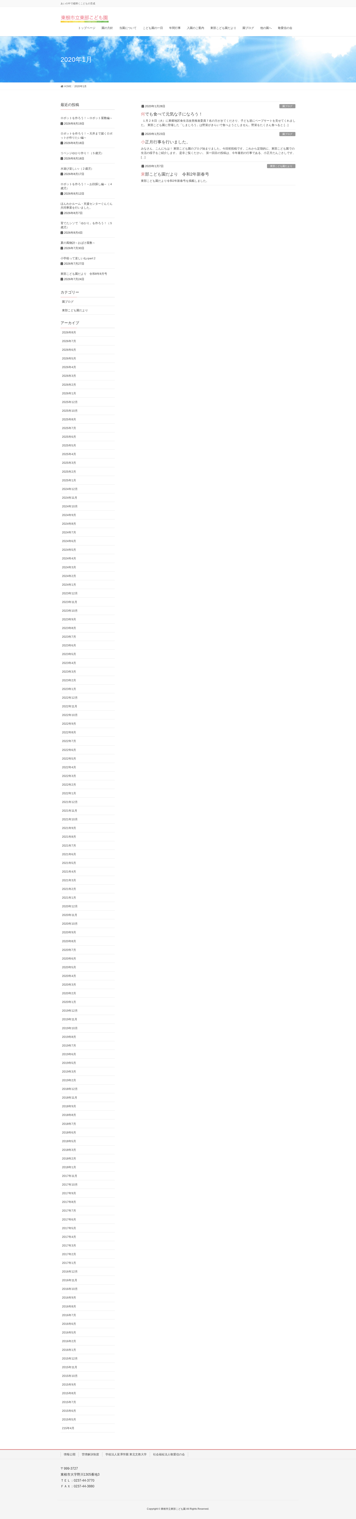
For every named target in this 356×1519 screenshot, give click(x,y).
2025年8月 (69, 419)
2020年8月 (69, 941)
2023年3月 (69, 671)
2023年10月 (70, 610)
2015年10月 (70, 1375)
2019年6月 (69, 1054)
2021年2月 (69, 889)
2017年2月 (69, 1254)
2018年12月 (70, 1089)
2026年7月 (69, 341)
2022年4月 (69, 767)
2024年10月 (70, 506)
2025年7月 (69, 428)
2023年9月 (69, 619)
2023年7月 (69, 636)
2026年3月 (69, 375)
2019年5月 (69, 1063)
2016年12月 (70, 1271)
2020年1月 (69, 1002)
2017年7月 (69, 1210)
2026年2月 (69, 384)
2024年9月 (69, 515)
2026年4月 (69, 367)
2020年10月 (70, 923)
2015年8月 (69, 1393)
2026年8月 (69, 332)
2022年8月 (69, 732)
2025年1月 (69, 480)
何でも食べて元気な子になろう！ (172, 114)
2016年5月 (69, 1332)
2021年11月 (69, 810)
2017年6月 (69, 1219)
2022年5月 (69, 758)
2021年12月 (70, 802)
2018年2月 (69, 1158)
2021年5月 (69, 863)
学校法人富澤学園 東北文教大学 (126, 1454)
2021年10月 (70, 819)
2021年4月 (69, 871)
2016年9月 (69, 1297)
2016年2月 (69, 1341)
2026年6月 (69, 349)
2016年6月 (69, 1323)
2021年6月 (69, 854)
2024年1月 (69, 584)
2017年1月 (69, 1262)
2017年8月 (69, 1202)
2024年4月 (69, 558)
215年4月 (68, 1428)
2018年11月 (69, 1097)
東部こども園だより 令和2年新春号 (175, 174)
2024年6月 (69, 541)
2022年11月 (69, 706)
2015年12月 (70, 1358)
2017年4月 (69, 1236)
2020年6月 (69, 958)
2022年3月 (69, 776)
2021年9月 (69, 828)
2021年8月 (69, 836)
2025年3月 (69, 462)
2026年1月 (69, 393)
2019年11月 (69, 1019)
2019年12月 (70, 1010)
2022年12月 (70, 697)
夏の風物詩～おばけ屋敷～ (78, 242)
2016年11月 (69, 1280)
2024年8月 (69, 523)
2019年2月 (69, 1080)
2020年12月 (70, 906)
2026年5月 (69, 358)
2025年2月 (69, 471)
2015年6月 (69, 1410)
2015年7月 (69, 1402)
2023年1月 (69, 689)
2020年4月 (69, 976)
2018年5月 (69, 1141)
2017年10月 (70, 1184)
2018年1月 (69, 1167)
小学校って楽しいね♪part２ (78, 258)
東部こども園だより (281, 166)
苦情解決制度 (90, 1454)
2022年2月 (69, 784)
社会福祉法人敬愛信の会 (169, 1454)
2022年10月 (70, 715)
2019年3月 (69, 1071)
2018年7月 (69, 1123)
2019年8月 (69, 1036)
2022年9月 (69, 723)
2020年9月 (69, 932)
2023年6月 (69, 645)
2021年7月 (69, 845)
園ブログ (287, 106)
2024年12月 (70, 489)
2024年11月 (69, 497)
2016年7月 (69, 1315)
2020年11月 (69, 915)
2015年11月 (69, 1367)
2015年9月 (69, 1384)
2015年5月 (69, 1419)
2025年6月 (69, 436)
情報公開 (69, 1454)
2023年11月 (69, 602)
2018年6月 (69, 1132)
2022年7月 (69, 741)
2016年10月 (70, 1289)
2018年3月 (69, 1149)
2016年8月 (69, 1306)
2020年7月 (69, 950)
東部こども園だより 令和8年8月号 (84, 273)
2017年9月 (69, 1193)
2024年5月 (69, 549)
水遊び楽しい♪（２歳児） (77, 168)
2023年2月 (69, 680)
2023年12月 (70, 593)
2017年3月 (69, 1245)
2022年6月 (69, 750)
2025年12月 (70, 402)
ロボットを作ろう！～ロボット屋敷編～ (86, 118)
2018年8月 (69, 1115)
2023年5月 (69, 654)
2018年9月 (69, 1106)
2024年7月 (69, 532)
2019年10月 (70, 1028)
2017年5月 (69, 1228)
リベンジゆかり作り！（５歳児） (82, 153)
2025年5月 (69, 445)
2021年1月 (69, 897)
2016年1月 (69, 1349)
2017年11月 (69, 1176)
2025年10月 (70, 410)
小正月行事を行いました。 (165, 142)
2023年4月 (69, 663)
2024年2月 (69, 576)
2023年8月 (69, 628)
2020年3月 (69, 984)
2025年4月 (69, 454)
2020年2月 (69, 993)
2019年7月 (69, 1045)
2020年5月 (69, 967)
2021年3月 (69, 880)
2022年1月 (69, 793)
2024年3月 (69, 567)
